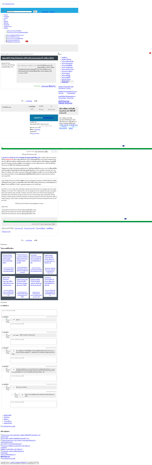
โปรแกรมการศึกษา (67, 71)
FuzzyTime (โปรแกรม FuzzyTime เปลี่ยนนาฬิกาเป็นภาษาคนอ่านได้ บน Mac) (8, 293)
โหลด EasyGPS (6, 231)
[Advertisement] (36, 78)
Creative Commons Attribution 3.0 (19, 462)
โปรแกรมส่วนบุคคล (15, 54)
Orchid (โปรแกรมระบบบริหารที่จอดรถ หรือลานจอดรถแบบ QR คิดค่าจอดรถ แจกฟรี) (22, 270)
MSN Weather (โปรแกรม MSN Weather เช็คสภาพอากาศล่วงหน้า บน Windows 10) (50, 270)
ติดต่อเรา (6, 419)
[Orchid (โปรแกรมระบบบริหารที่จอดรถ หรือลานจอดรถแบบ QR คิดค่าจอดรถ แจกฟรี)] (22, 259)
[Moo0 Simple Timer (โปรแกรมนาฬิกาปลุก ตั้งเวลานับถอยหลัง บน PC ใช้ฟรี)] (22, 282)
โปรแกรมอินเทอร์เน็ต (67, 61)
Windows (37, 133)
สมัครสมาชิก (45, 12)
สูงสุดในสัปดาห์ (62, 97)
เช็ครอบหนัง (6, 24)
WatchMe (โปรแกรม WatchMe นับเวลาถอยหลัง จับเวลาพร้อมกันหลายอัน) (36, 269)
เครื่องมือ (6, 28)
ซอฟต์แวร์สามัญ (62, 92)
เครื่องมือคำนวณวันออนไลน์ (13, 41)
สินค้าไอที (6, 23)
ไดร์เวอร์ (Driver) (66, 79)
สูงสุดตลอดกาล (71, 97)
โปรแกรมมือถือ (66, 75)
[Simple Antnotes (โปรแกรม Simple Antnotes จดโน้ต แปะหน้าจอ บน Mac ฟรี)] (36, 282)
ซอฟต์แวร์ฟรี (69, 87)
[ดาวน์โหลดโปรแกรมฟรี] (8, 4)
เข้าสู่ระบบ (51, 12)
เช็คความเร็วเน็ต (63, 128)
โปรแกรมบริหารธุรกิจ (68, 69)
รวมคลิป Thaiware (8, 26)
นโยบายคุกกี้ (32, 460)
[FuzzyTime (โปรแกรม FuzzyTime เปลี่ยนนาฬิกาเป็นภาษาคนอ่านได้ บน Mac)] (8, 281)
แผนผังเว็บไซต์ (8, 423)
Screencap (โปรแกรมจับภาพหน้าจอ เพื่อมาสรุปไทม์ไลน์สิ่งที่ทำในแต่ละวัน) (50, 293)
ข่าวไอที (6, 18)
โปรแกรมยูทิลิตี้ (66, 77)
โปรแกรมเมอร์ (66, 73)
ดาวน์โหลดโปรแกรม (48, 117)
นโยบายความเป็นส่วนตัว (21, 460)
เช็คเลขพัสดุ (20, 38)
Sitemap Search (65, 81)
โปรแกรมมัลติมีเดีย (67, 65)
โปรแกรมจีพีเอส (40, 228)
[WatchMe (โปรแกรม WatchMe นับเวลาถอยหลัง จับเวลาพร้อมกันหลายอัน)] (36, 259)
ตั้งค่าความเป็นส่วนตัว (7, 460)
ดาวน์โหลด (6, 16)
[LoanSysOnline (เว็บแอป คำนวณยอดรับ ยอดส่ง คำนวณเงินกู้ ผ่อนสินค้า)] (8, 259)
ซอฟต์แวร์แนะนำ (72, 92)
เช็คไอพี (70, 128)
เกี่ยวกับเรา (7, 417)
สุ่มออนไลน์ (16, 40)
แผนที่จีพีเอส (49, 228)
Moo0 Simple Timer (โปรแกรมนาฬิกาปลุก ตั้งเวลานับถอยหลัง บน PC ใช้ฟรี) (22, 294)
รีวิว (4, 19)
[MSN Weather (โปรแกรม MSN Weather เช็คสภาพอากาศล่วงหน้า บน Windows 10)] (50, 259)
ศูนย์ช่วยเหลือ (7, 415)
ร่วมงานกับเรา (8, 421)
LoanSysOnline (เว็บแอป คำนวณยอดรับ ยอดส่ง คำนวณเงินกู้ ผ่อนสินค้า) (8, 269)
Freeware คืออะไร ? (48, 86)
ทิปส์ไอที (6, 21)
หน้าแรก (6, 14)
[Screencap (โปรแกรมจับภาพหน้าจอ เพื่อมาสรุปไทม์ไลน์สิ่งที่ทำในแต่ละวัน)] (50, 281)
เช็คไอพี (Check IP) (15, 36)
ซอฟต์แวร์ (19, 30)
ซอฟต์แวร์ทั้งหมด (66, 59)
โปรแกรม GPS (19, 228)
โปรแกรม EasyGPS (29, 228)
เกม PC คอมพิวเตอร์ (67, 67)
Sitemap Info (65, 82)
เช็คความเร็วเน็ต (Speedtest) (17, 35)
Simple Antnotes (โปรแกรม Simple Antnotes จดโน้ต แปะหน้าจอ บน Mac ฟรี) (36, 294)
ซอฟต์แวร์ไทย (62, 87)
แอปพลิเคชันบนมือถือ (23, 32)
